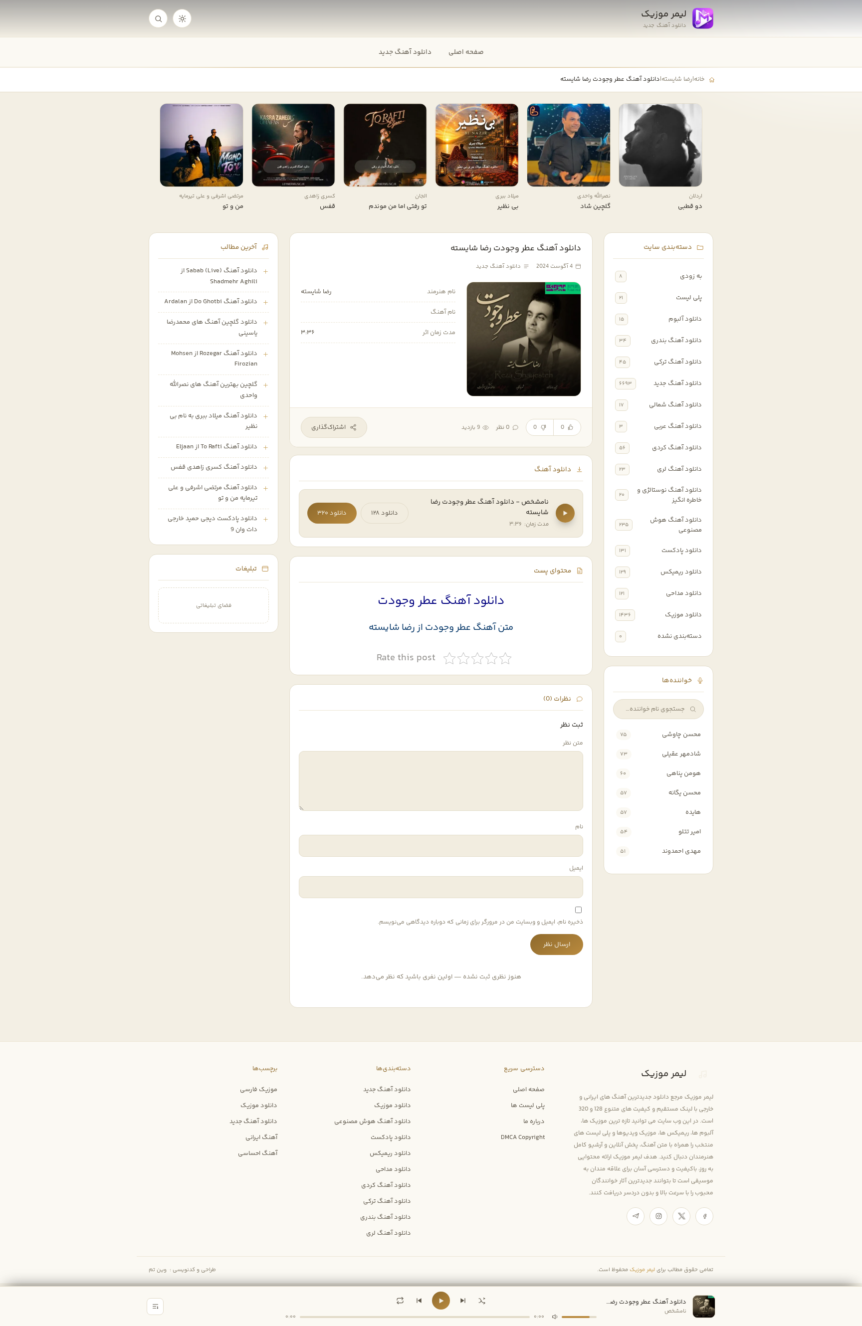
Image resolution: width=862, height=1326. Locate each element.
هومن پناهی (683, 773)
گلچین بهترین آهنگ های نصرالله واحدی (213, 389)
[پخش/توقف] (441, 1301)
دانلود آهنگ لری (679, 469)
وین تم (158, 1270)
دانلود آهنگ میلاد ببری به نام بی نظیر (213, 421)
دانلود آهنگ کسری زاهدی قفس (214, 467)
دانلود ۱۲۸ (384, 513)
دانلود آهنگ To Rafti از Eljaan (216, 447)
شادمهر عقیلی (681, 754)
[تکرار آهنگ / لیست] (400, 1301)
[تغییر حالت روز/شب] (182, 18)
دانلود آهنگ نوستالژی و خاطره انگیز (669, 495)
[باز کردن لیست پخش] (155, 1306)
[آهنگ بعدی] (463, 1301)
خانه (699, 79)
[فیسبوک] (704, 1216)
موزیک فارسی (258, 1090)
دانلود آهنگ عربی (678, 426)
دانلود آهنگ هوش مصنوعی (676, 525)
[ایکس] (681, 1216)
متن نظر (573, 743)
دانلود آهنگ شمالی (675, 405)
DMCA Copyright (523, 1137)
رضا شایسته (676, 79)
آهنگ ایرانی (261, 1137)
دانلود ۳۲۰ (332, 513)
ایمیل (576, 868)
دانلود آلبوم (685, 319)
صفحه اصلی (466, 52)
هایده (693, 812)
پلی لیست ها (528, 1106)
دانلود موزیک (683, 615)
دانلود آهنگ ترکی (678, 362)
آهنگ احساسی (257, 1153)
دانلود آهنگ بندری (676, 341)
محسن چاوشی (681, 735)
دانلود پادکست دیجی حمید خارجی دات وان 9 (212, 524)
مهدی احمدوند (681, 851)
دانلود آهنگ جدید (405, 52)
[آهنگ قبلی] (419, 1301)
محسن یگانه (684, 793)
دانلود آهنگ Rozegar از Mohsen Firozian (214, 359)
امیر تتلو (689, 832)
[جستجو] (158, 18)
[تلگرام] (636, 1216)
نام (579, 827)
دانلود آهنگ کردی (677, 448)
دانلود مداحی (684, 593)
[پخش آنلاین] (633, 176)
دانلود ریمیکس (681, 572)
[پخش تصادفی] (482, 1301)
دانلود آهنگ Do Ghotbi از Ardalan (210, 302)
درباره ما (534, 1122)
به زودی (691, 276)
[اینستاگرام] (658, 1216)
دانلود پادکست (681, 551)
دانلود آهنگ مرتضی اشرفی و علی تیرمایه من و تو (212, 493)
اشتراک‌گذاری (328, 427)
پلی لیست (689, 298)
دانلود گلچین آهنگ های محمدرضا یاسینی (212, 327)
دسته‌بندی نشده (679, 636)
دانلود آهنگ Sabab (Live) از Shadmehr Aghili (219, 276)
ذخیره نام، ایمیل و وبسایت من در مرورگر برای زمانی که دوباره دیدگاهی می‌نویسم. (480, 922)
